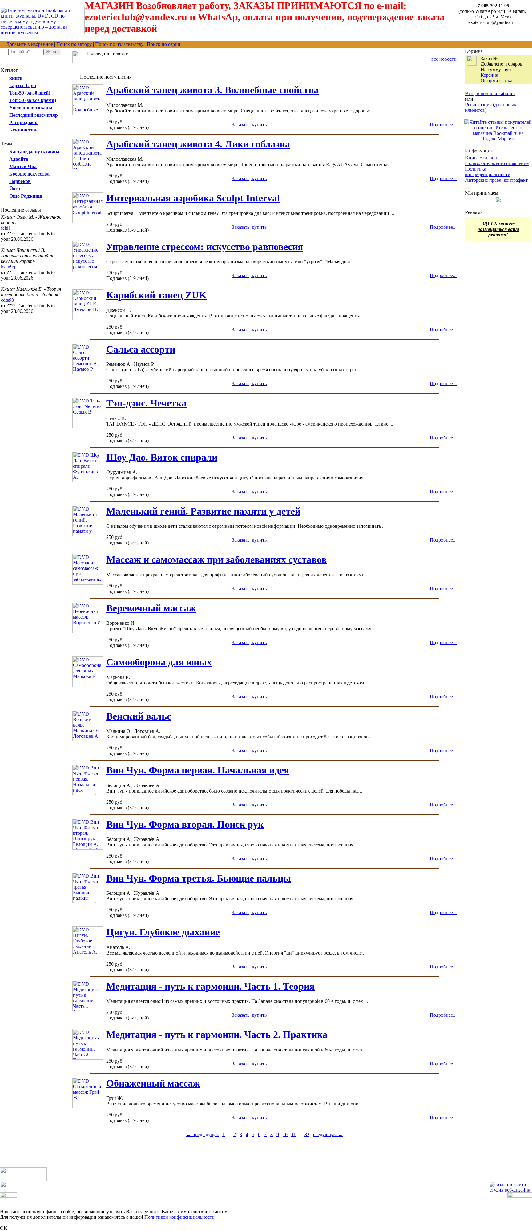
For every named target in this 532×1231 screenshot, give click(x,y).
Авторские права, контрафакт (496, 180)
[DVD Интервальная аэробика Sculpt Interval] (87, 221)
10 (285, 1134)
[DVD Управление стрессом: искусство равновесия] (87, 270)
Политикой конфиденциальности (179, 1217)
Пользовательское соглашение (497, 163)
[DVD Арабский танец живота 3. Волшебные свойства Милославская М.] (87, 113)
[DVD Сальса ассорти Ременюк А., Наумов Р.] (87, 372)
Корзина (489, 75)
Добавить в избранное (29, 44)
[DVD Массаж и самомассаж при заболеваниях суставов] (87, 583)
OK (3, 1228)
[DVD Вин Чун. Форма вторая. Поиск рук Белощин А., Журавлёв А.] (87, 847)
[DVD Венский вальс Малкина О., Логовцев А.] (87, 739)
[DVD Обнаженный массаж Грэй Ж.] (87, 1106)
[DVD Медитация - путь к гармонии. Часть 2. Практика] (87, 1058)
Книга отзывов (481, 157)
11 (293, 1134)
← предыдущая (202, 1134)
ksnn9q (8, 266)
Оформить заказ (497, 80)
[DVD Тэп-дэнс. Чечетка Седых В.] (87, 426)
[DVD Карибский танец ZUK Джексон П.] (87, 318)
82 (306, 1134)
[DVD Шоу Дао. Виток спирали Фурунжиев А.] (87, 480)
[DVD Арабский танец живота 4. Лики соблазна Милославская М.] (87, 167)
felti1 (6, 228)
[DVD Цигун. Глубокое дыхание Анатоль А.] (87, 955)
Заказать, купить (249, 124)
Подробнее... (443, 124)
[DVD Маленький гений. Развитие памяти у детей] (87, 534)
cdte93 (7, 300)
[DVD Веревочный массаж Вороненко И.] (87, 631)
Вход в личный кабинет (490, 93)
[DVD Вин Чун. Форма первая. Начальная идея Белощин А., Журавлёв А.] (87, 793)
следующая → (328, 1134)
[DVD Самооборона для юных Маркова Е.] (87, 685)
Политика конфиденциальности (487, 171)
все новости (444, 59)
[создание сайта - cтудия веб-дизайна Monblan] (510, 1190)
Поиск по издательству (119, 44)
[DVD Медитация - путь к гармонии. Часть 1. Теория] (87, 1009)
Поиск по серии (163, 44)
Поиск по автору (74, 44)
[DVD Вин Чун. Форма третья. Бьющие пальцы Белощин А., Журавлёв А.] (87, 901)
